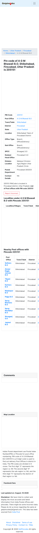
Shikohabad (10, 53)
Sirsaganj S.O (8, 317)
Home (5, 51)
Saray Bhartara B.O (8, 303)
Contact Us (23, 525)
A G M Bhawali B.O (24, 119)
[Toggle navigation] (34, 3)
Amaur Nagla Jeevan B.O (8, 272)
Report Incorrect (11, 193)
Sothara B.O (8, 264)
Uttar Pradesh (15, 51)
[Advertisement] (19, 27)
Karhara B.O (8, 286)
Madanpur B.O (9, 292)
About (8, 522)
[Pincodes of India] (8, 3)
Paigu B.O (9, 297)
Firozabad (27, 51)
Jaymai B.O (8, 323)
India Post (16, 512)
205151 (20, 115)
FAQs (31, 525)
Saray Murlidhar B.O (9, 311)
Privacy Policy (11, 525)
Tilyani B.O (7, 280)
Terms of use (27, 522)
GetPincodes (23, 529)
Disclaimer (16, 522)
